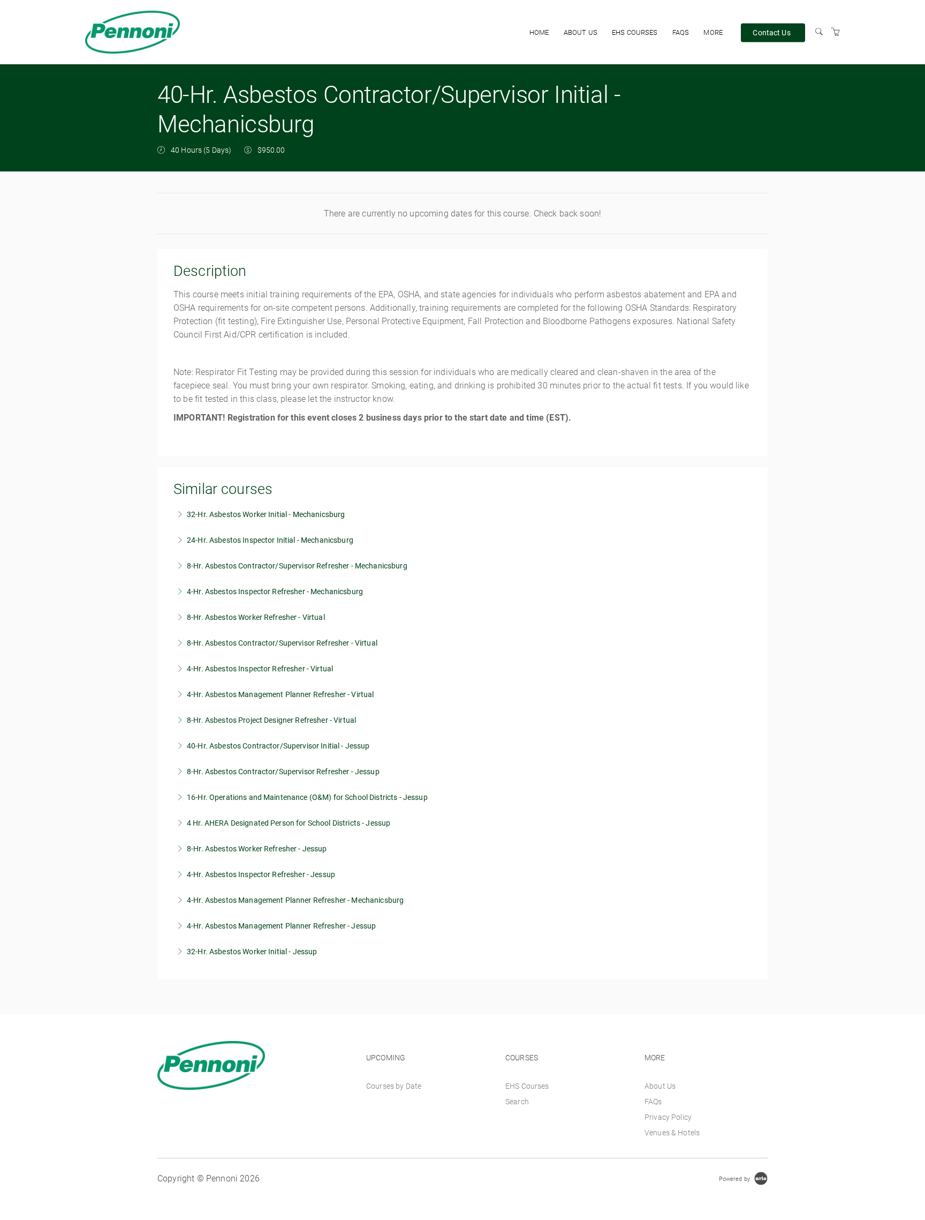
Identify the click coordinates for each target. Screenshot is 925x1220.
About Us (580, 32)
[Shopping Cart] (835, 32)
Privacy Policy (668, 1117)
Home (539, 32)
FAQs (680, 32)
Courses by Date (393, 1086)
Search (517, 1101)
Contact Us (771, 32)
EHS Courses (635, 32)
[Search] (819, 32)
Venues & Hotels (672, 1132)
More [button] (713, 32)
